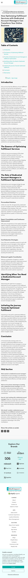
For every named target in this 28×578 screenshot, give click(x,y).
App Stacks (14, 529)
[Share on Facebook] (2, 431)
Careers (14, 502)
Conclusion (7, 70)
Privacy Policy (12, 563)
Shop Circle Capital (14, 525)
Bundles (14, 531)
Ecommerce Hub (4, 10)
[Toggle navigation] (2, 2)
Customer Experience (14, 514)
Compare (14, 542)
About (14, 500)
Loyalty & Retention (14, 517)
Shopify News (14, 540)
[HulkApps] (20, 2)
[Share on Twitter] (5, 431)
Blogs (14, 537)
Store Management (14, 519)
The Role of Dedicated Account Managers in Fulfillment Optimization (15, 57)
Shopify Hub (14, 546)
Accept (13, 567)
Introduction (7, 49)
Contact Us (14, 504)
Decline (13, 571)
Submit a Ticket (14, 506)
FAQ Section (7, 72)
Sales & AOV (14, 512)
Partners (14, 527)
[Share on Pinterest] (8, 431)
